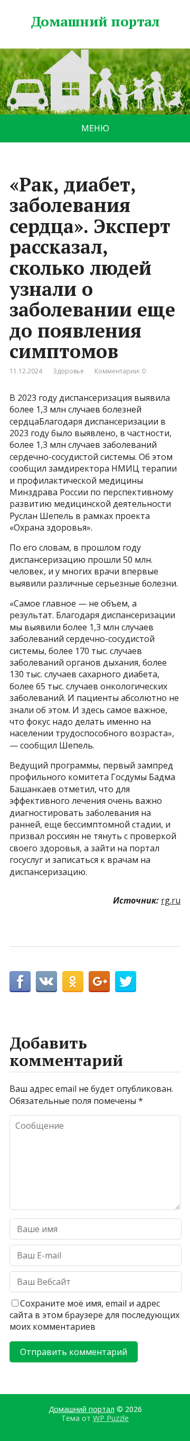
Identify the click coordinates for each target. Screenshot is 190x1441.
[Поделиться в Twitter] (125, 981)
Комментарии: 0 (120, 371)
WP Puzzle (111, 1418)
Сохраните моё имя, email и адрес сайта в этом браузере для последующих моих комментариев (94, 1315)
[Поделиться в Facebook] (20, 981)
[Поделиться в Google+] (99, 981)
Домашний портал (95, 21)
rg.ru (170, 900)
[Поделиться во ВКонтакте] (46, 981)
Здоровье (68, 371)
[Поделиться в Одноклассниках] (72, 981)
